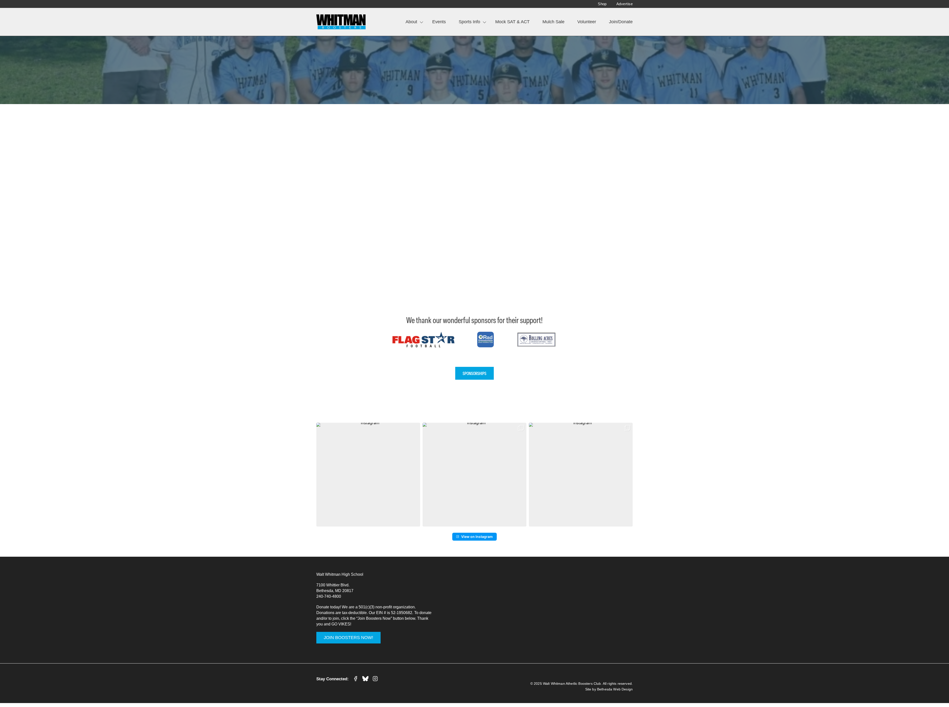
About (411, 21)
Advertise (624, 4)
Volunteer (586, 21)
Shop (602, 4)
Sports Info (469, 21)
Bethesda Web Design (615, 689)
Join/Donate (621, 21)
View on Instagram (477, 536)
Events (439, 21)
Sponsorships (474, 373)
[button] (368, 475)
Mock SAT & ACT (512, 21)
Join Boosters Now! (348, 637)
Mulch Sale (553, 21)
